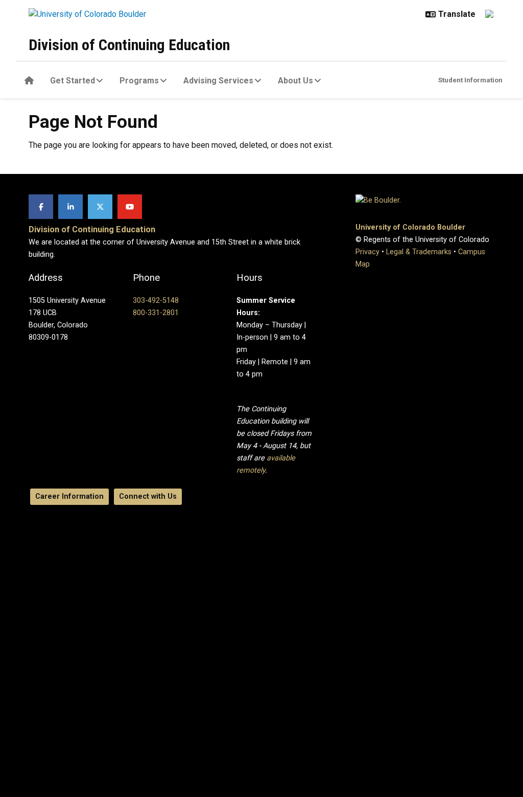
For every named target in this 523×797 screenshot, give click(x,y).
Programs (139, 80)
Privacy (367, 252)
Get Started (72, 80)
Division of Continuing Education (129, 45)
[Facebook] (41, 206)
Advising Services (218, 80)
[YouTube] (129, 206)
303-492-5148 (156, 300)
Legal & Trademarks (418, 252)
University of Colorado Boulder (410, 227)
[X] (100, 206)
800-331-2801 (156, 312)
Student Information (470, 80)
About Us (295, 80)
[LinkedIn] (70, 206)
